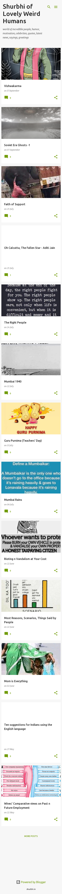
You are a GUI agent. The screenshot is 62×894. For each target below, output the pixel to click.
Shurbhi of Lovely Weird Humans (21, 13)
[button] (56, 97)
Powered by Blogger (33, 882)
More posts (31, 836)
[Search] (49, 7)
